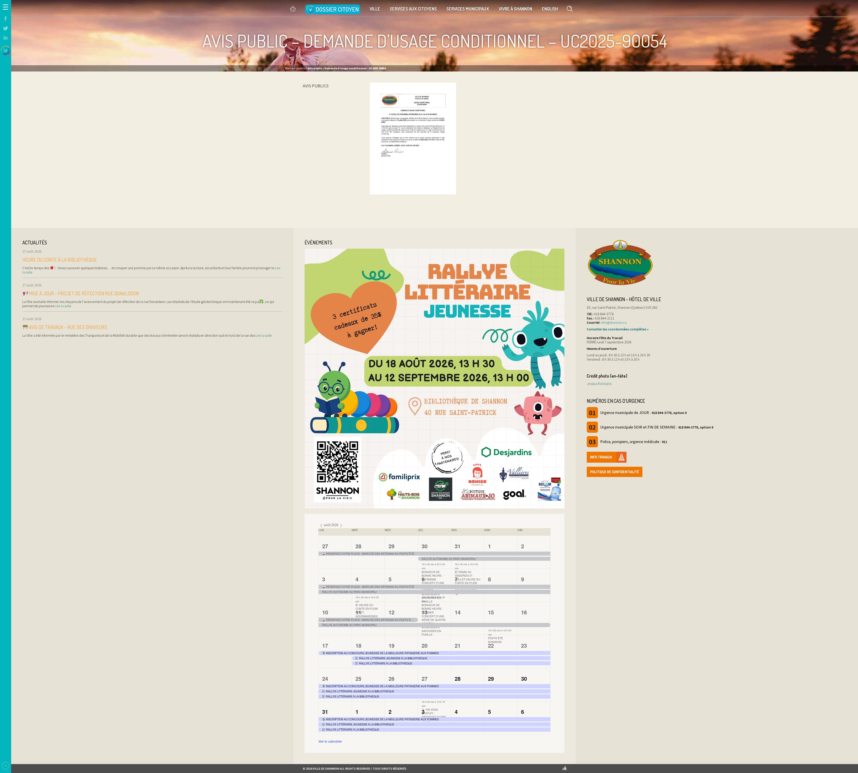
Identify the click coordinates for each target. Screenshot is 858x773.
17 (325, 645)
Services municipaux (467, 9)
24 (325, 678)
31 (458, 546)
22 (491, 645)
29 (391, 546)
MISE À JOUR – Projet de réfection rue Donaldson (83, 293)
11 (358, 612)
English (550, 9)
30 (424, 546)
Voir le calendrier (330, 741)
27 (325, 546)
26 (391, 678)
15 (491, 612)
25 (358, 678)
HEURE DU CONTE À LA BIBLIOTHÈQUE (59, 259)
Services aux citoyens (413, 9)
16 (524, 612)
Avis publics (315, 85)
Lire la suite (62, 306)
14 (458, 612)
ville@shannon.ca (614, 322)
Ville (375, 9)
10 (325, 612)
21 (458, 645)
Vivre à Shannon (515, 9)
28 (358, 546)
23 (524, 645)
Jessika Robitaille (599, 383)
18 (358, 645)
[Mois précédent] (321, 525)
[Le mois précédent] (341, 525)
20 (424, 645)
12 (391, 612)
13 (424, 612)
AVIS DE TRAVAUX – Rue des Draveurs (67, 327)
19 (391, 645)
